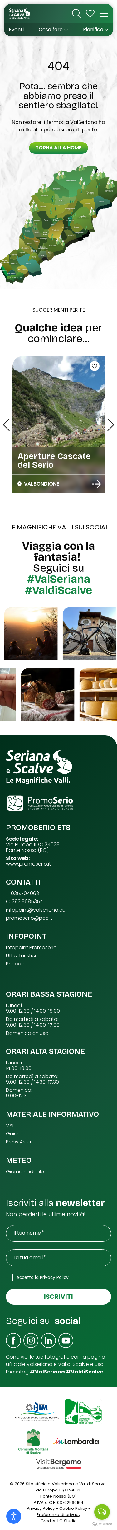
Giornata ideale (25, 1172)
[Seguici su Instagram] (30, 1340)
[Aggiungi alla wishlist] (95, 366)
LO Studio (67, 1521)
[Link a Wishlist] (90, 13)
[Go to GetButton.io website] (102, 1524)
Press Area (18, 1142)
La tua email (28, 1258)
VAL (10, 1126)
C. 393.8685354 (24, 901)
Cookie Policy (73, 1508)
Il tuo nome (27, 1233)
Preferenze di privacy (58, 1515)
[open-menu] (104, 13)
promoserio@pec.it (29, 918)
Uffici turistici (21, 956)
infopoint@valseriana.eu (36, 910)
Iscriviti (58, 1296)
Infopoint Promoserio (31, 947)
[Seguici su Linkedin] (48, 1340)
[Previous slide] (6, 425)
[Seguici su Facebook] (13, 1340)
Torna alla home (58, 147)
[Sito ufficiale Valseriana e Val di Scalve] (20, 13)
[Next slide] (111, 425)
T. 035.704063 (22, 893)
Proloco (15, 964)
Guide (13, 1134)
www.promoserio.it (28, 864)
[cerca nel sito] (76, 13)
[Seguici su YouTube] (65, 1340)
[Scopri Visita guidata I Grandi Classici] (96, 484)
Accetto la (43, 1277)
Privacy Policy (54, 1277)
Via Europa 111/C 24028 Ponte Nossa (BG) (33, 847)
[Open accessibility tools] (13, 1516)
